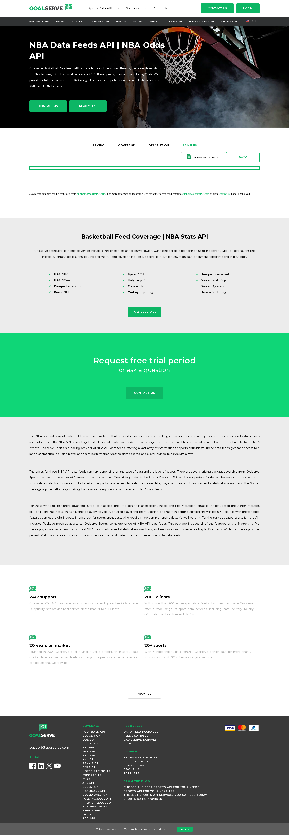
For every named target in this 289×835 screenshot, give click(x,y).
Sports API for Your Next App (149, 791)
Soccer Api (91, 735)
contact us (224, 193)
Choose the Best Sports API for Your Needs (161, 787)
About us (144, 693)
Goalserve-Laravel (140, 739)
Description (158, 145)
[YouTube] (57, 766)
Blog (128, 743)
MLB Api (121, 21)
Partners (132, 773)
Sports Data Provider (143, 798)
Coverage (126, 145)
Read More (88, 106)
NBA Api (138, 21)
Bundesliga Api (95, 806)
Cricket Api (100, 21)
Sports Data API (100, 8)
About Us (160, 8)
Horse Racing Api (201, 21)
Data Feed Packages (141, 731)
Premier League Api (98, 802)
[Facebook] (32, 766)
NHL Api (155, 21)
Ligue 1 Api (91, 814)
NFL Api (60, 21)
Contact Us (217, 8)
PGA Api (88, 818)
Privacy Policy (136, 761)
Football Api (39, 21)
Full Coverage (144, 311)
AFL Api (88, 782)
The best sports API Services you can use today (165, 794)
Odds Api (78, 21)
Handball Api (93, 790)
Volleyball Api (95, 794)
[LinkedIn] (41, 766)
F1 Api (86, 779)
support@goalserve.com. (91, 193)
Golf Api (89, 767)
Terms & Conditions (141, 757)
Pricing (98, 145)
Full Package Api (96, 798)
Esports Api (230, 21)
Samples (190, 145)
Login (247, 8)
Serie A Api (91, 810)
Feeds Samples (136, 735)
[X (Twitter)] (49, 766)
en (253, 21)
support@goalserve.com (195, 193)
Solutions (133, 8)
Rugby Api (90, 786)
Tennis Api (174, 21)
